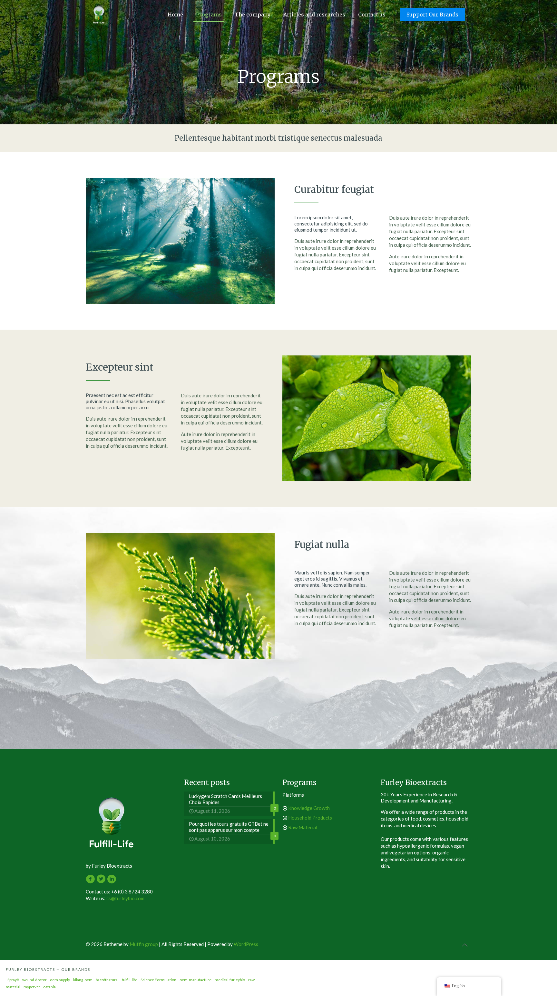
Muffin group (144, 944)
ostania (49, 986)
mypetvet (32, 986)
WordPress (246, 944)
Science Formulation (158, 979)
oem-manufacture (195, 979)
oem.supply (60, 979)
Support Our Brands (432, 14)
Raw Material (302, 827)
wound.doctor (34, 979)
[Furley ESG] (98, 14)
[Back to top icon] (464, 944)
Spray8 (13, 979)
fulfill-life (129, 979)
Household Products (310, 818)
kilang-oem (83, 979)
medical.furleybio (230, 979)
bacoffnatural (107, 979)
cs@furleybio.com (125, 898)
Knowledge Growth (309, 808)
